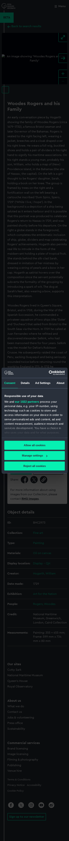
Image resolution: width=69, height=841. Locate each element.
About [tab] (60, 382)
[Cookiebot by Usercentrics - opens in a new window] (49, 372)
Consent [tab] (9, 382)
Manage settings (32, 455)
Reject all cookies (34, 466)
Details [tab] (25, 382)
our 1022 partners (27, 401)
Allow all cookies (34, 445)
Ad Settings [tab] (42, 382)
